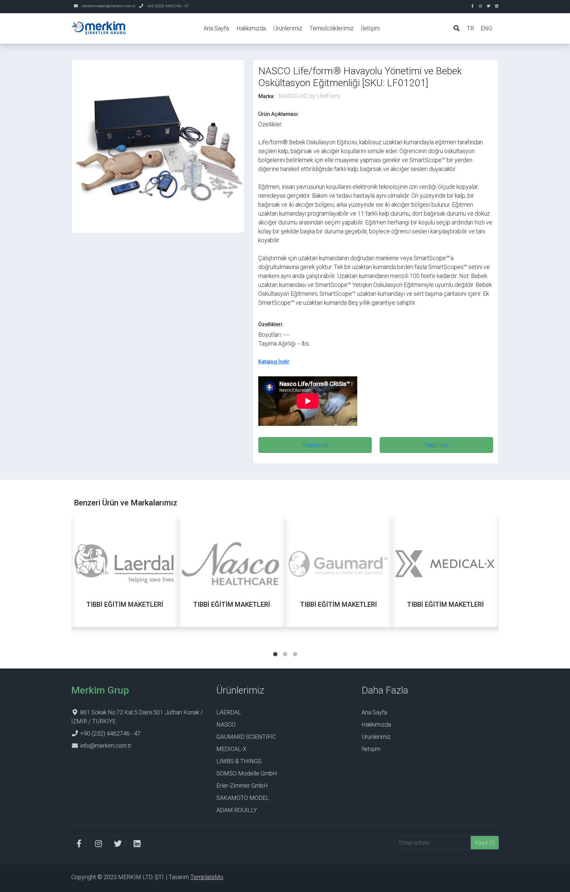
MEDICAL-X (231, 748)
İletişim (370, 28)
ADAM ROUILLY (236, 809)
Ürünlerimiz (287, 28)
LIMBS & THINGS (239, 761)
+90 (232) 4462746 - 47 (168, 6)
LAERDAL (228, 712)
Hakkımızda (251, 28)
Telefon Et (315, 445)
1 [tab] (275, 647)
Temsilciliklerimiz (331, 28)
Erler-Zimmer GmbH (242, 785)
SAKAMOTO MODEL (242, 797)
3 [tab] (295, 647)
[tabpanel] (124, 579)
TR (470, 28)
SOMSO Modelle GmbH (246, 773)
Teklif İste (436, 445)
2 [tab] (285, 647)
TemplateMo (206, 877)
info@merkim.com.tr (106, 745)
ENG (486, 28)
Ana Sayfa (216, 28)
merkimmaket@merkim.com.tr (108, 6)
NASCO (226, 724)
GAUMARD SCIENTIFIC (246, 736)
